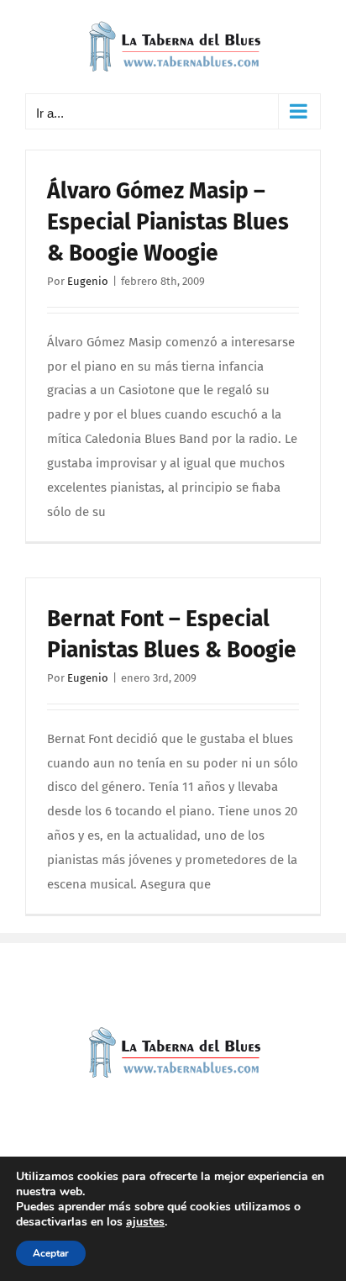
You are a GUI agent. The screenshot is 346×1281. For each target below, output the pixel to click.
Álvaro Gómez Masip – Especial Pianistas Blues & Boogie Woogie (168, 221)
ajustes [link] (145, 1222)
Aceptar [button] (51, 1253)
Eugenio (87, 281)
